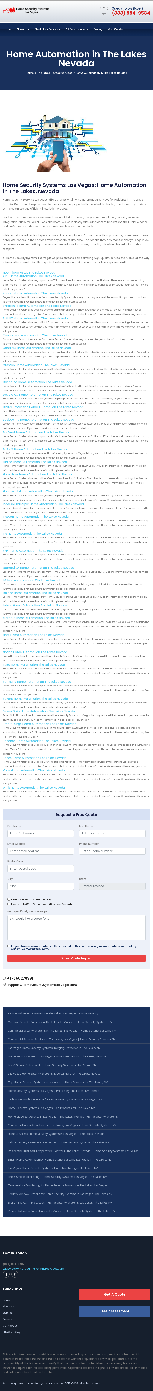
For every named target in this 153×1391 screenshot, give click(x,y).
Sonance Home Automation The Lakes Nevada (37, 741)
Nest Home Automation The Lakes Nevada (33, 635)
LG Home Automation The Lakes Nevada (32, 580)
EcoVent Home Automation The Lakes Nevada (36, 432)
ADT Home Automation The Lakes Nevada (33, 276)
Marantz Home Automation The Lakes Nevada (36, 618)
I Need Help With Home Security (31, 899)
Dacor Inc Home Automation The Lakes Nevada (37, 382)
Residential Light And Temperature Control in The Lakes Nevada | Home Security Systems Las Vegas (73, 1151)
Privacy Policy (11, 1332)
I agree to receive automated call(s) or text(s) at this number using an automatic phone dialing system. (73, 947)
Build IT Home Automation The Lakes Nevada (35, 318)
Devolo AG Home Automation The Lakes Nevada (38, 394)
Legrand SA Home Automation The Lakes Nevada (38, 568)
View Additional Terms (36, 949)
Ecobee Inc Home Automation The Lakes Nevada (38, 420)
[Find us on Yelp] (14, 1274)
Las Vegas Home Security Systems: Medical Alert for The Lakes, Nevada (54, 1073)
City (10, 879)
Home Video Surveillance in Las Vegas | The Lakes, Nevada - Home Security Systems (63, 1116)
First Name (14, 826)
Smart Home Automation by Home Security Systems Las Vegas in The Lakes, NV (59, 1159)
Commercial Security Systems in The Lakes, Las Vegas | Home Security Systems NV (62, 1030)
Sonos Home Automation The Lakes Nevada (34, 758)
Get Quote (115, 29)
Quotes (8, 1313)
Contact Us (10, 1325)
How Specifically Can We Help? (27, 911)
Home (7, 29)
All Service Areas (76, 29)
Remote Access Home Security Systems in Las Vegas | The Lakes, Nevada (56, 1134)
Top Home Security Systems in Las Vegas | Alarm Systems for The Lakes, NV (58, 1082)
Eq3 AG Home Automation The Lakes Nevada (35, 449)
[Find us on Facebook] (6, 1274)
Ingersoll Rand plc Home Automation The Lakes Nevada (43, 504)
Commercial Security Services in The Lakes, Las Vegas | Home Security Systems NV (61, 1039)
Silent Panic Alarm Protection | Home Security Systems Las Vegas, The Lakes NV (60, 1202)
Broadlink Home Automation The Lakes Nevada (37, 306)
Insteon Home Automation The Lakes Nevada (36, 516)
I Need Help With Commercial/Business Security (42, 904)
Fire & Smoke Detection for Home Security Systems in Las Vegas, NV (52, 1065)
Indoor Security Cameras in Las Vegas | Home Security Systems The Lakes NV (58, 1142)
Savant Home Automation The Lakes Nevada (35, 699)
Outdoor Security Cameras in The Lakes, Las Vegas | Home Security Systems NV (60, 1022)
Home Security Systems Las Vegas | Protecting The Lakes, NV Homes (53, 1091)
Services (8, 1319)
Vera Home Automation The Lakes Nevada (34, 770)
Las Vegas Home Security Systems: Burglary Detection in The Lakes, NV (54, 1048)
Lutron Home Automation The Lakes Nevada (35, 605)
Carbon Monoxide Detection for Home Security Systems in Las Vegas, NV (55, 1099)
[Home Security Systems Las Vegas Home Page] (26, 10)
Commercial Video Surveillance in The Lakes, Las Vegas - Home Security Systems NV (62, 1125)
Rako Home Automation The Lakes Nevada (34, 665)
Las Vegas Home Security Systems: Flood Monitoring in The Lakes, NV (53, 1168)
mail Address (16, 844)
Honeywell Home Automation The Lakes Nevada (38, 491)
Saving (98, 29)
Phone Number (89, 844)
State (82, 879)
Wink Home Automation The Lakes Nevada (34, 787)
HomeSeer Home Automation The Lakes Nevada (38, 474)
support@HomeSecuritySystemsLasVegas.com (42, 985)
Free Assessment (114, 1311)
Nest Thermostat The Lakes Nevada (29, 272)
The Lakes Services (47, 29)
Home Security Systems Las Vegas (41, 1383)
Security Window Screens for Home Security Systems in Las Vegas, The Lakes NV (60, 1194)
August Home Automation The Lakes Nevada (35, 293)
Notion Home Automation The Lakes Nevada (35, 652)
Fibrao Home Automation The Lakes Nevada (35, 462)
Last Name (86, 826)
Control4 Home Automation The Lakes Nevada (37, 348)
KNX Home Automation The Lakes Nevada (33, 551)
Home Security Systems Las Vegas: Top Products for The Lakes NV (51, 1108)
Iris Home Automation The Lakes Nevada (32, 534)
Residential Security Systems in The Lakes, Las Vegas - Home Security (53, 1013)
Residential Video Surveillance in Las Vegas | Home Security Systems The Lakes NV (61, 1211)
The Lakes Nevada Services (54, 73)
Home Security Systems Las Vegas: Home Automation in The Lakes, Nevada (57, 1056)
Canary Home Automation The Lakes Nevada (35, 335)
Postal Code (15, 861)
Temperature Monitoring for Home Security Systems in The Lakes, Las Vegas (57, 1185)
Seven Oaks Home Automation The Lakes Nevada (39, 711)
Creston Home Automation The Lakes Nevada (36, 365)
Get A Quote (114, 1294)
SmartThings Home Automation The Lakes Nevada (39, 724)
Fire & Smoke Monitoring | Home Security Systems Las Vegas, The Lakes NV (57, 1177)
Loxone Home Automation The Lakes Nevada (35, 593)
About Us (22, 29)
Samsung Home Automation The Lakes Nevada (37, 682)
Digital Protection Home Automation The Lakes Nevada (43, 407)
